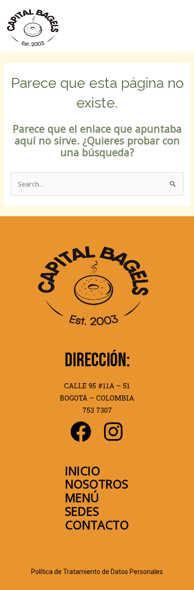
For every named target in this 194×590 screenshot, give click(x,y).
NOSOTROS (96, 484)
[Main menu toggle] (178, 28)
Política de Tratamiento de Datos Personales (97, 571)
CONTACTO (97, 525)
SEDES (82, 511)
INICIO (82, 471)
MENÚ (82, 497)
